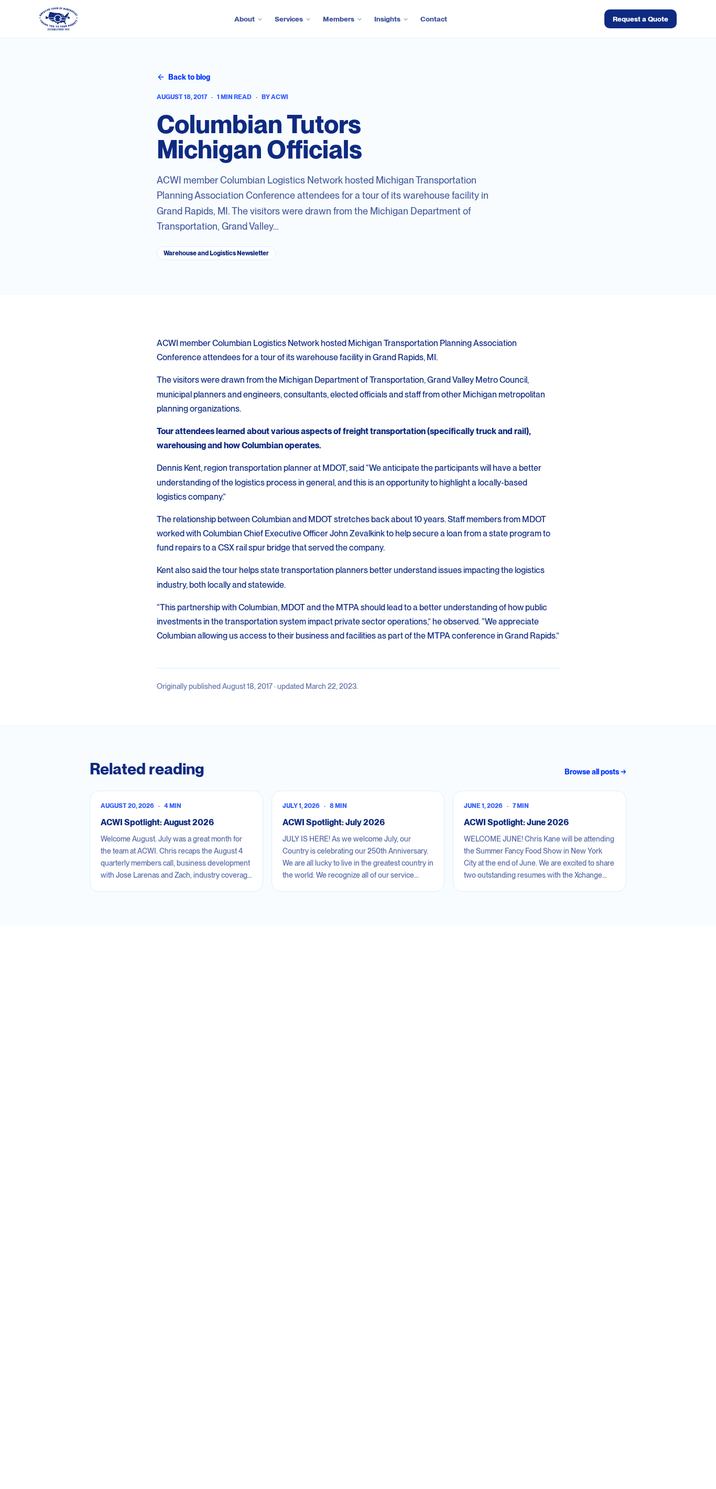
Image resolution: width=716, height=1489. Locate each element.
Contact (433, 19)
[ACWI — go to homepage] (58, 18)
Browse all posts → (595, 772)
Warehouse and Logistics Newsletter (216, 253)
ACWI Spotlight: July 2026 (334, 822)
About (244, 19)
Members (338, 19)
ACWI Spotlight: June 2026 (516, 822)
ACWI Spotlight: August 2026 (157, 822)
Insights (387, 19)
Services (289, 19)
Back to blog (189, 77)
